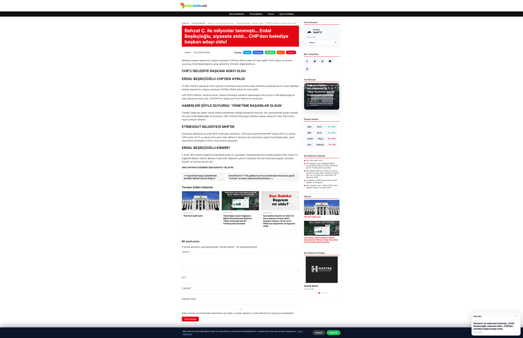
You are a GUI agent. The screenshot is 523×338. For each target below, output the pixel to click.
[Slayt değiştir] (317, 293)
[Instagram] (322, 61)
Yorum (186, 251)
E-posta (187, 288)
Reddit (280, 52)
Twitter (247, 52)
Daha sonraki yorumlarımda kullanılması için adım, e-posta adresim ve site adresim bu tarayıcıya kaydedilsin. (238, 313)
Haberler (185, 23)
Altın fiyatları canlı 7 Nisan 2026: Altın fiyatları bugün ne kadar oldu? (321, 186)
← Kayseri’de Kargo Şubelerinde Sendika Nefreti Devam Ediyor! (200, 177)
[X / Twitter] (315, 61)
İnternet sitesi (189, 298)
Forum (271, 14)
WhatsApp (270, 52)
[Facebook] (307, 61)
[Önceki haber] (329, 87)
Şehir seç (311, 37)
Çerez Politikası (286, 14)
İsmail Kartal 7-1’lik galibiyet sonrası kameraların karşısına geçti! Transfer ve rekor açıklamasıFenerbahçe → (262, 177)
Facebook (258, 52)
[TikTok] (307, 69)
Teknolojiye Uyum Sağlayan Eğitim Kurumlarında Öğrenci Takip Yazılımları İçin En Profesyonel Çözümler (322, 165)
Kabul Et (333, 333)
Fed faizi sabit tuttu (314, 160)
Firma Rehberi (256, 14)
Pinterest (291, 52)
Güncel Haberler (236, 14)
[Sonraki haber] (335, 87)
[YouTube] (330, 61)
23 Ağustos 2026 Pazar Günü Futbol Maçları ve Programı (321, 181)
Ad (184, 277)
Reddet (319, 333)
